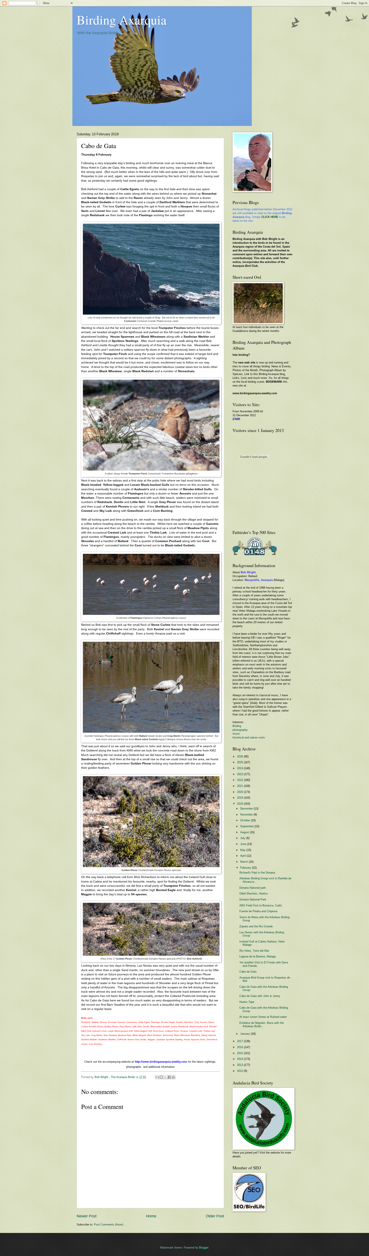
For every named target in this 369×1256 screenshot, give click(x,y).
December (247, 808)
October (245, 820)
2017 (240, 1041)
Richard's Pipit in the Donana (257, 872)
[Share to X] (165, 1077)
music (236, 733)
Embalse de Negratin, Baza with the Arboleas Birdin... (261, 1024)
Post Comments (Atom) (108, 1224)
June (243, 844)
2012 (240, 1070)
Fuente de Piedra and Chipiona (258, 911)
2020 (240, 792)
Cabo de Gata (247, 971)
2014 (240, 1059)
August (245, 832)
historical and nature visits (249, 737)
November (247, 814)
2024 (240, 768)
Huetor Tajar (246, 1002)
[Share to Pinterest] (173, 1077)
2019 (240, 797)
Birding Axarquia (122, 19)
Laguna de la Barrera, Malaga (257, 956)
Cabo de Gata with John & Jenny (259, 996)
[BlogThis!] (161, 1077)
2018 (240, 803)
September (247, 826)
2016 (240, 1047)
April (243, 855)
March (244, 861)
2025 (240, 762)
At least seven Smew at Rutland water (263, 1016)
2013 (240, 1064)
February (246, 867)
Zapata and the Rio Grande (256, 926)
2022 (240, 780)
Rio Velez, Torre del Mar (254, 950)
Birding (237, 726)
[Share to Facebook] (169, 1077)
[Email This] (157, 1077)
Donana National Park (252, 899)
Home (151, 1216)
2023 (240, 774)
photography (240, 729)
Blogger (203, 1247)
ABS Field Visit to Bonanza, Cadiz (260, 905)
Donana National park (252, 887)
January (245, 1033)
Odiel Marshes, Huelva (253, 893)
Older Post (215, 1216)
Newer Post (87, 1216)
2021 (240, 786)
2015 (240, 1053)
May (243, 850)
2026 (240, 756)
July (243, 838)
